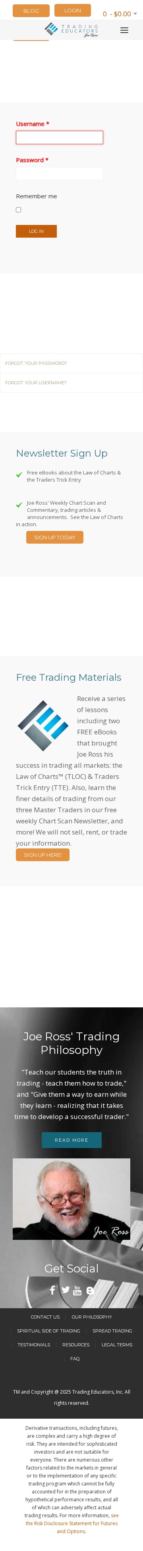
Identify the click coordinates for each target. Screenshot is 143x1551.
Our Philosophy (92, 1317)
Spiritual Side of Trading (48, 1331)
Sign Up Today (54, 537)
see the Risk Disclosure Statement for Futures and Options (72, 1523)
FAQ (74, 1358)
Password (32, 160)
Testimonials (33, 1345)
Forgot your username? (36, 382)
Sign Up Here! (43, 855)
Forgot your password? (36, 363)
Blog (31, 11)
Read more (72, 1140)
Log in (36, 231)
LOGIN (72, 10)
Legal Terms (117, 1345)
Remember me (36, 196)
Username (32, 124)
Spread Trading (112, 1331)
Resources (75, 1345)
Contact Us (45, 1317)
